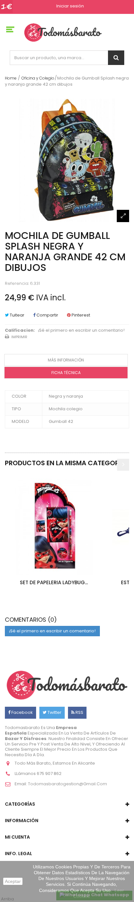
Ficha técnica (66, 372)
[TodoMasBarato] (63, 32)
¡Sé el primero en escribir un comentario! (81, 330)
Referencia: (17, 283)
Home (11, 78)
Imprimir (19, 336)
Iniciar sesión (70, 6)
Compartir (46, 315)
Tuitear (16, 315)
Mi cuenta (17, 837)
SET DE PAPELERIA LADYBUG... (54, 582)
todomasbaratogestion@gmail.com (67, 784)
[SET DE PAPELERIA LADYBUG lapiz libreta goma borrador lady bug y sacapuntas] (53, 526)
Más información (66, 360)
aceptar (13, 881)
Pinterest (80, 315)
